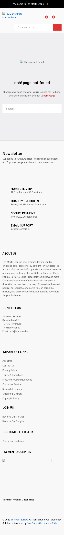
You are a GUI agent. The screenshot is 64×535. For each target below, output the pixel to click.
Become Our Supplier (13, 421)
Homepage (49, 95)
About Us (7, 361)
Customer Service (11, 384)
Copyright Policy (10, 398)
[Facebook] (3, 342)
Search (57, 27)
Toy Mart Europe (19, 519)
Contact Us (8, 365)
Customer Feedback (13, 441)
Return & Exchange (12, 389)
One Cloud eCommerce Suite (42, 523)
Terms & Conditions (12, 375)
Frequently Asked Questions (17, 379)
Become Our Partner (13, 416)
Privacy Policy (9, 370)
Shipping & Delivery (12, 393)
